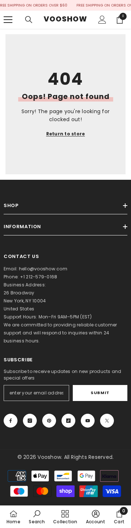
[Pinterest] (49, 421)
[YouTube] (88, 421)
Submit (100, 393)
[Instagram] (30, 421)
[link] (36, 517)
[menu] (8, 19)
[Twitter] (107, 421)
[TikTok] (68, 421)
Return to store (65, 134)
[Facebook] (10, 421)
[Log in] (102, 20)
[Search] (28, 19)
